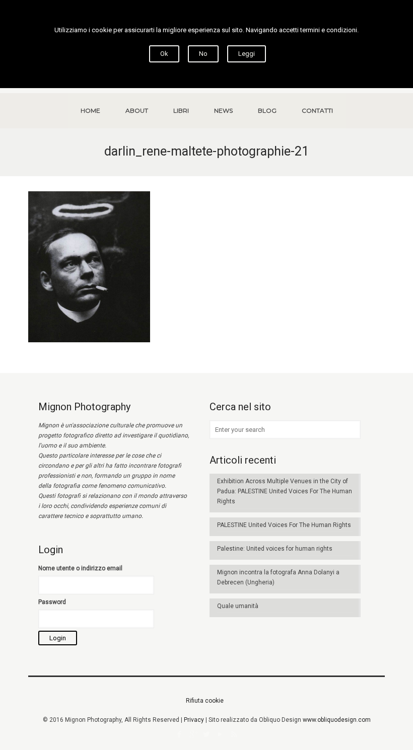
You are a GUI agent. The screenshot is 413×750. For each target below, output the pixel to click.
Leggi (246, 53)
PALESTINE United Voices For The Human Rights (284, 525)
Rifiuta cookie (205, 700)
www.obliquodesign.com (337, 719)
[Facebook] (179, 734)
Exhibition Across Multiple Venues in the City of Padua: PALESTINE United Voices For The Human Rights (284, 491)
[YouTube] (220, 734)
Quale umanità (237, 606)
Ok (164, 53)
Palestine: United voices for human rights (274, 548)
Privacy (194, 719)
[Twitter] (206, 734)
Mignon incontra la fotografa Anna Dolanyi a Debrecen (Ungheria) (278, 577)
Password (52, 602)
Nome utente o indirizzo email (80, 568)
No (203, 53)
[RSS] (234, 734)
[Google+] (193, 734)
